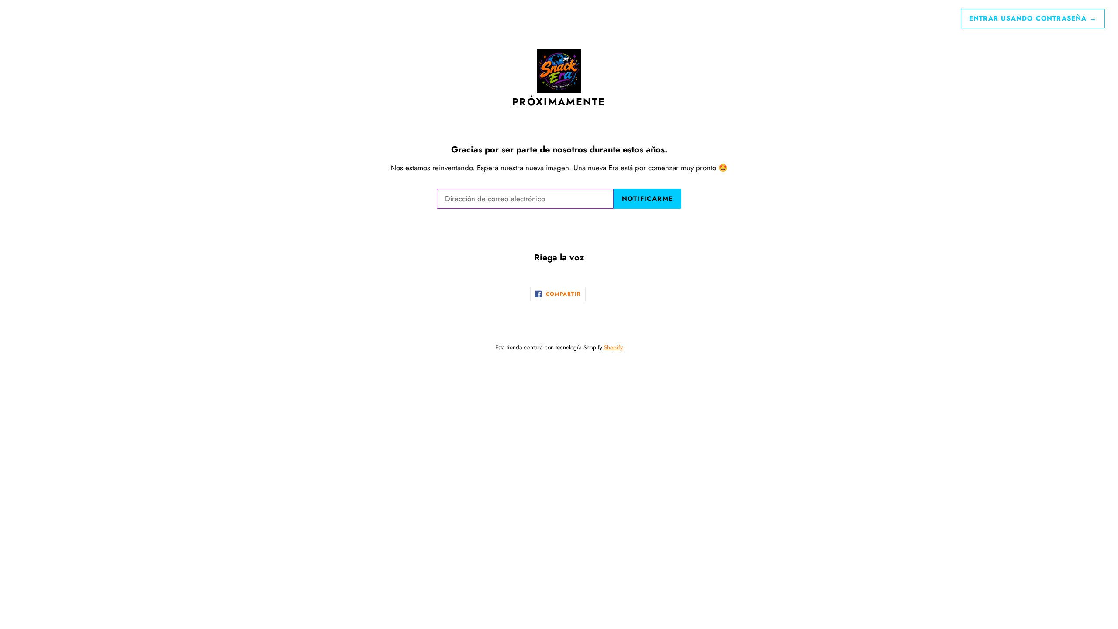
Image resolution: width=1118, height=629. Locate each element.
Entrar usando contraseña (1033, 18)
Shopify (613, 347)
